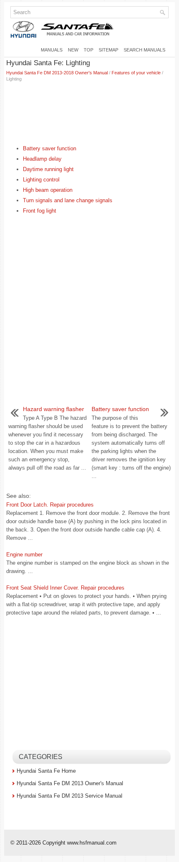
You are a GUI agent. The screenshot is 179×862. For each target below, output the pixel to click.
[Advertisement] (89, 111)
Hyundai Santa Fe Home (46, 771)
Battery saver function (49, 148)
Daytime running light (48, 169)
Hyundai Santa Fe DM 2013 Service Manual (69, 796)
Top (88, 49)
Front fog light (39, 211)
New (73, 49)
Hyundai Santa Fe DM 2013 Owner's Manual (70, 783)
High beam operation (47, 190)
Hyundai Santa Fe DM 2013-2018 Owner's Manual (57, 72)
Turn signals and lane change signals (67, 200)
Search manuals (144, 49)
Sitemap (108, 49)
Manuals (51, 49)
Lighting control (41, 179)
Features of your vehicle (136, 72)
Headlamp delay (42, 159)
